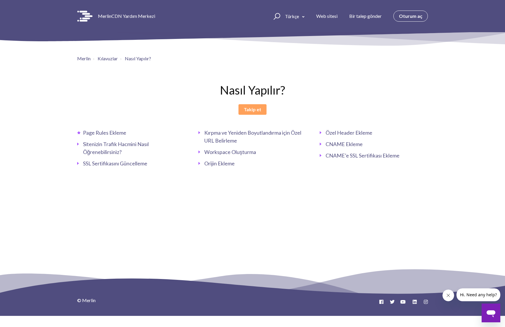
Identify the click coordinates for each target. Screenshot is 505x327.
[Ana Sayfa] (85, 16)
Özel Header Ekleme (349, 132)
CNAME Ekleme (344, 144)
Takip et (252, 109)
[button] (276, 16)
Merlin (84, 58)
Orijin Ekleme (219, 163)
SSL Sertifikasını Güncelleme (115, 163)
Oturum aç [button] (410, 16)
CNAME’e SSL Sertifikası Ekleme (362, 155)
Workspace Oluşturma (230, 152)
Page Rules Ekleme (104, 132)
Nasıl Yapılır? (138, 58)
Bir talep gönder (365, 16)
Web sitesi (327, 16)
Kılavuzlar (108, 58)
